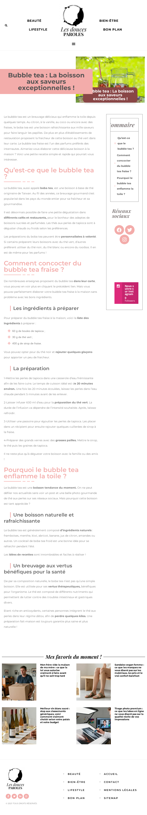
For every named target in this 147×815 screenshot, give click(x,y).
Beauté (34, 21)
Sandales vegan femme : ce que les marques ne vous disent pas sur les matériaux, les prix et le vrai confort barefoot (129, 670)
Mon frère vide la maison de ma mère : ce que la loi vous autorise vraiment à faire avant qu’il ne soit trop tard (55, 670)
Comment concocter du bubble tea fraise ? (124, 163)
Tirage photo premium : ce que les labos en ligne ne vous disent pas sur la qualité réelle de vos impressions (129, 714)
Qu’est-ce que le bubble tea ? (126, 143)
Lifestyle (38, 29)
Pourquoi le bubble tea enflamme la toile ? (125, 185)
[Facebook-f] (8, 796)
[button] (6, 25)
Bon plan (112, 29)
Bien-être (108, 21)
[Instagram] (26, 796)
